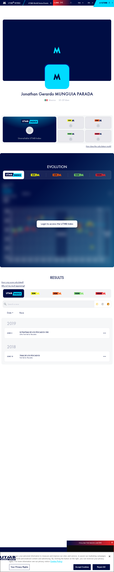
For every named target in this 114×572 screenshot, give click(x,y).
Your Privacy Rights (19, 567)
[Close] (109, 556)
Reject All (101, 567)
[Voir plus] (104, 333)
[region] (57, 562)
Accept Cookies (82, 567)
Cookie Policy (56, 561)
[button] (39, 3)
